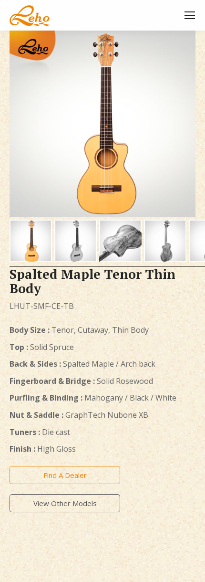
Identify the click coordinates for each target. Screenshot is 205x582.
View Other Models (65, 503)
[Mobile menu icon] (189, 15)
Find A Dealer (65, 475)
